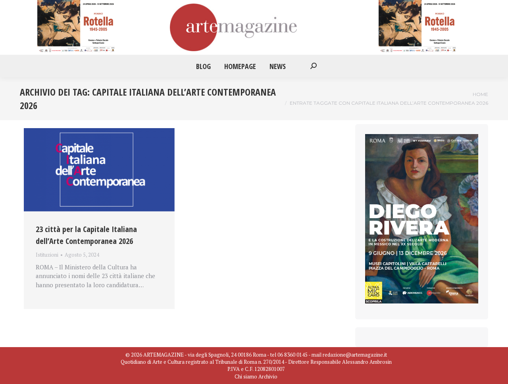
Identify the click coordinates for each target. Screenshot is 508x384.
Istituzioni (47, 254)
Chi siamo (246, 376)
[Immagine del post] (99, 170)
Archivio (267, 376)
